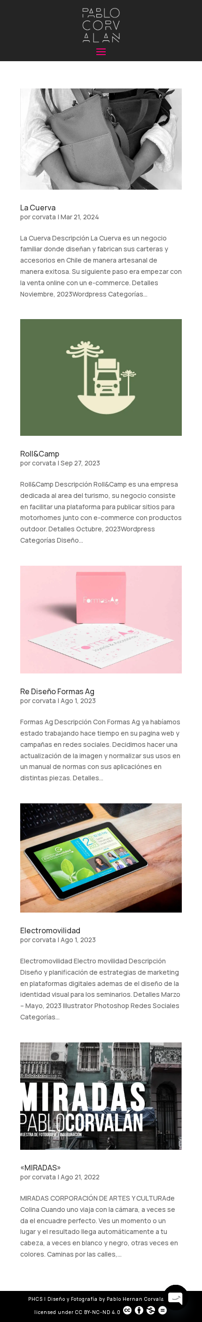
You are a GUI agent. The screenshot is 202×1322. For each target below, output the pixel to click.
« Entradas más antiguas (58, 1285)
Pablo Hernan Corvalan (138, 1299)
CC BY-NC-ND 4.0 (98, 1312)
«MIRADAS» (40, 1167)
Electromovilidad (50, 930)
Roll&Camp (39, 454)
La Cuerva (37, 207)
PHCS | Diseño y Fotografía (63, 1299)
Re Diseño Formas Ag (57, 691)
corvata (44, 216)
